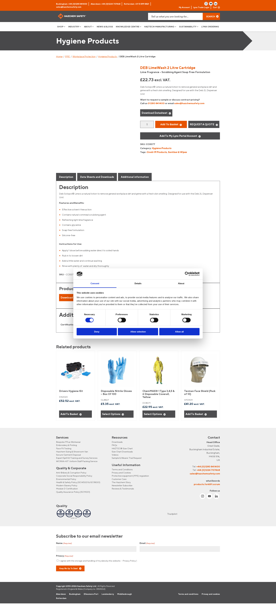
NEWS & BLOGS (105, 26)
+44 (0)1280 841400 (208, 466)
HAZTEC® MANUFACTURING (159, 26)
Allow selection (138, 331)
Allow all (179, 331)
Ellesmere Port (91, 594)
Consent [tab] (95, 283)
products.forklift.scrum (207, 484)
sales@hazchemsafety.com (68, 7)
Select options (111, 414)
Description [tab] (66, 176)
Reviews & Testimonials (123, 488)
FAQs (114, 445)
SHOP (60, 26)
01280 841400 (156, 103)
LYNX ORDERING (210, 26)
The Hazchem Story (121, 482)
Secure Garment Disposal (68, 455)
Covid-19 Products (156, 152)
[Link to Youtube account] (211, 3)
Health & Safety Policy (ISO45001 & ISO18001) (78, 482)
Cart (215, 7)
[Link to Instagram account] (206, 3)
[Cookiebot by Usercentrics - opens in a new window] (187, 274)
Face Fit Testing (63, 448)
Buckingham (74, 594)
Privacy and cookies (211, 594)
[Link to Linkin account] (215, 3)
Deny (96, 331)
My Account (184, 7)
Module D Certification (67, 488)
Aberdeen (61, 594)
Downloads (117, 442)
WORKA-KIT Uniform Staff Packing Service (76, 461)
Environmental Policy (66, 479)
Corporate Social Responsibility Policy (74, 476)
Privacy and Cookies (121, 472)
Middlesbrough (124, 594)
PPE (67, 56)
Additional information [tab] (135, 176)
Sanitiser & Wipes (177, 152)
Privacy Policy (129, 560)
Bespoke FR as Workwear (68, 442)
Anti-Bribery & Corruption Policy (71, 472)
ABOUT (88, 26)
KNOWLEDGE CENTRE (127, 26)
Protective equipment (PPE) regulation (130, 476)
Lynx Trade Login (201, 7)
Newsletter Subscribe (122, 485)
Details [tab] (138, 283)
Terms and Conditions (122, 469)
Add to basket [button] (69, 414)
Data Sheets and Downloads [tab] (97, 176)
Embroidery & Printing (66, 445)
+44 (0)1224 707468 (208, 469)
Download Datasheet (154, 112)
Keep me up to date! (68, 568)
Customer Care (119, 479)
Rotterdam (61, 598)
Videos (115, 455)
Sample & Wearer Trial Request (126, 458)
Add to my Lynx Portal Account (178, 135)
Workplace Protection (84, 56)
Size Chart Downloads (122, 451)
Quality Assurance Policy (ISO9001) (73, 492)
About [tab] (181, 283)
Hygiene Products (107, 56)
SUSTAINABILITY (187, 26)
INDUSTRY (73, 26)
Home (59, 56)
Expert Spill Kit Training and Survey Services (76, 458)
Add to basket (169, 124)
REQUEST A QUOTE (202, 124)
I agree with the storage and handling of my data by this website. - (98, 560)
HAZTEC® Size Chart (122, 448)
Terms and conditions (188, 594)
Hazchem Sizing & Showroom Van (72, 451)
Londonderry (108, 594)
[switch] (122, 320)
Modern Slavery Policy (66, 485)
